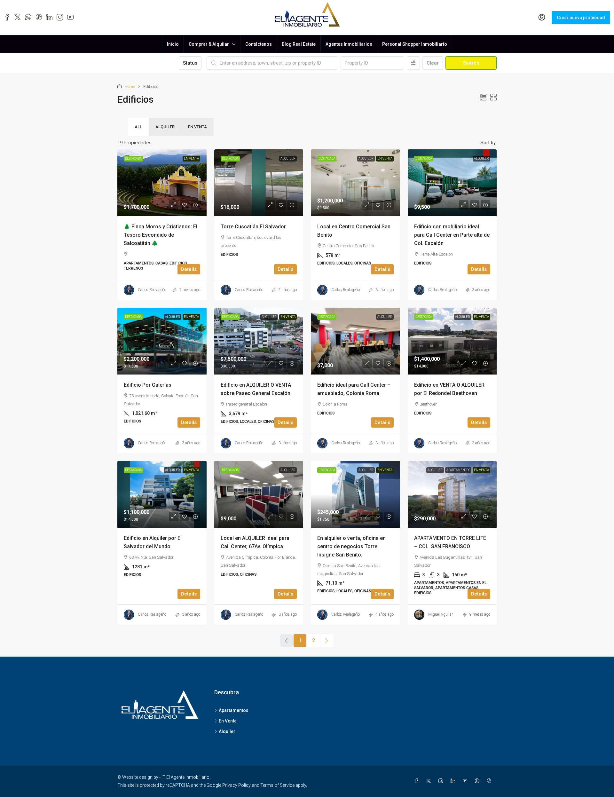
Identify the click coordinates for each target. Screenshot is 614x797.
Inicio (173, 44)
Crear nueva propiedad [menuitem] (581, 17)
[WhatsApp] (478, 781)
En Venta (197, 126)
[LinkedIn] (454, 781)
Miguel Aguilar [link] (440, 614)
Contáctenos (258, 44)
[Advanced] (413, 63)
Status (190, 63)
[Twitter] (429, 781)
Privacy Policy (236, 785)
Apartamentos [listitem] (233, 710)
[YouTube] (466, 781)
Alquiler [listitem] (227, 731)
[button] (483, 97)
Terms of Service (277, 785)
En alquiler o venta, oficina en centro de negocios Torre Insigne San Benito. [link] (351, 546)
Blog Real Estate (299, 44)
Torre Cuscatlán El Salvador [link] (253, 227)
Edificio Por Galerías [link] (147, 385)
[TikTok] (490, 781)
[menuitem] (541, 17)
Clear (433, 63)
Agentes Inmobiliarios (349, 44)
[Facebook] (417, 781)
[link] (162, 182)
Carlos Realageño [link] (152, 290)
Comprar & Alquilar (209, 44)
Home (130, 86)
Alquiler (165, 126)
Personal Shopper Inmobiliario (414, 44)
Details (189, 269)
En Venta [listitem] (228, 720)
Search (471, 63)
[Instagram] (441, 781)
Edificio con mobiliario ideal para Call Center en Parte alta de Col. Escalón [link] (452, 235)
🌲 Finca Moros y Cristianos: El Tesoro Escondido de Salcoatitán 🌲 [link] (160, 235)
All (138, 126)
